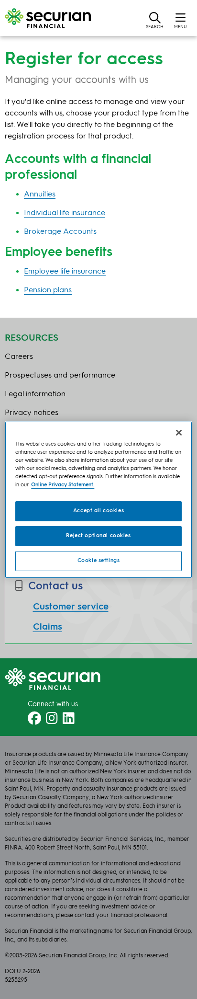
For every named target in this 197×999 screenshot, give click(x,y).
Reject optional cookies (98, 536)
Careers (19, 357)
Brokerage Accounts (60, 232)
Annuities (39, 194)
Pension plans (48, 290)
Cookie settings (98, 560)
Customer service (71, 607)
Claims (47, 627)
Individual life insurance (64, 213)
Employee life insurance (65, 272)
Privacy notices (31, 413)
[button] (155, 20)
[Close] (178, 432)
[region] (98, 499)
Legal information (35, 394)
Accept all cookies (98, 511)
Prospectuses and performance (60, 375)
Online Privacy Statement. (62, 485)
